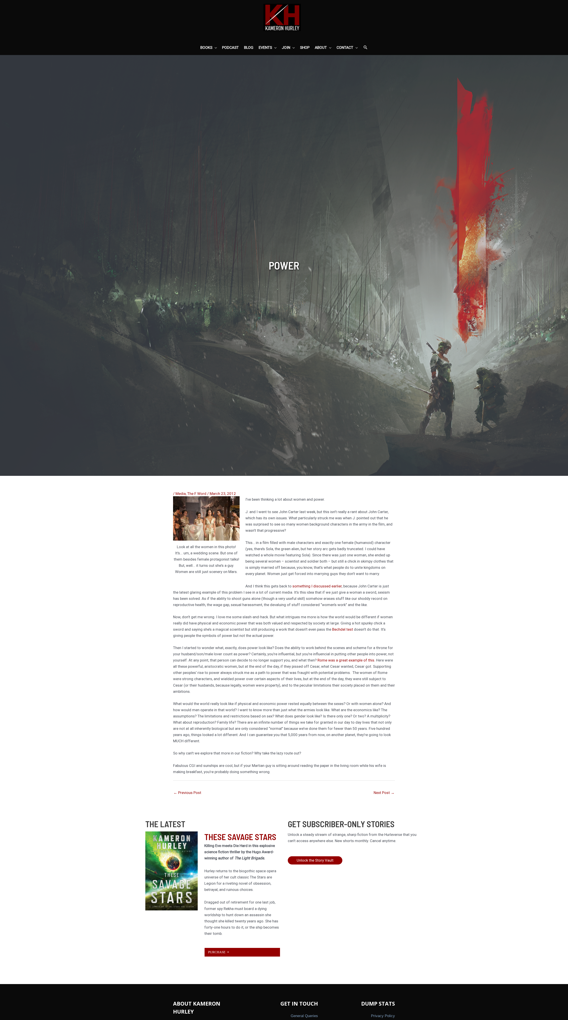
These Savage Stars (240, 837)
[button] (365, 48)
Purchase (217, 952)
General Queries (304, 1016)
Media (181, 493)
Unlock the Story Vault (315, 860)
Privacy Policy (383, 1016)
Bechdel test (343, 629)
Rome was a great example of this (346, 660)
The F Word (196, 493)
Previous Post (187, 792)
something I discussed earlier (317, 586)
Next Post (384, 792)
